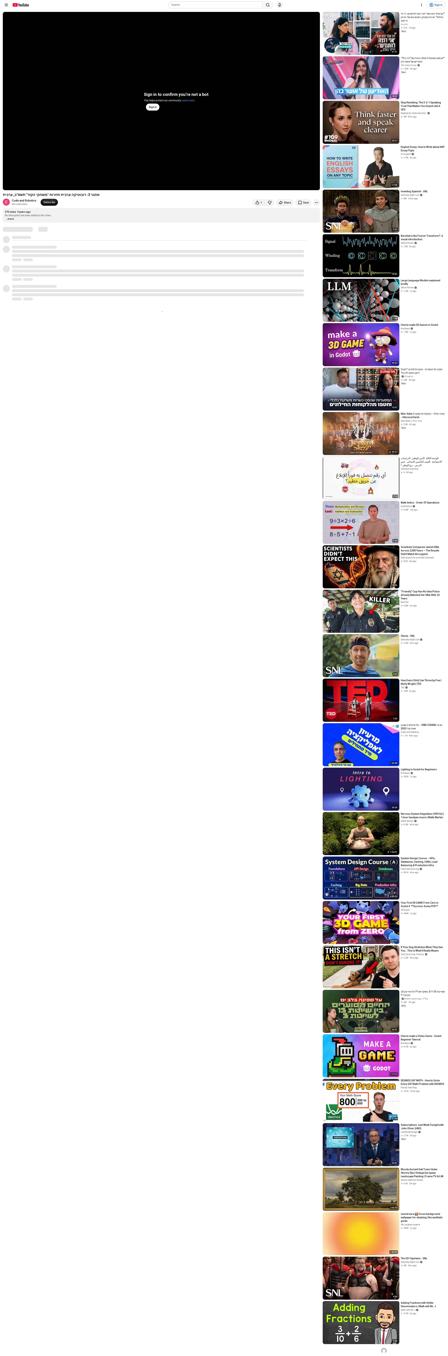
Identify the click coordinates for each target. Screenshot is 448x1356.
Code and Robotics (24, 200)
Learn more (188, 100)
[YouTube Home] (20, 5)
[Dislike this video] (270, 202)
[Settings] (421, 5)
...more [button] (9, 218)
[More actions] (316, 202)
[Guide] (6, 5)
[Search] (267, 4)
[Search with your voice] (279, 4)
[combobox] (216, 5)
